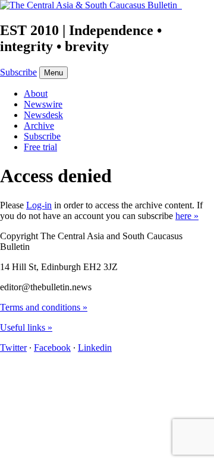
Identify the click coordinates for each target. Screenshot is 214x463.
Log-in (39, 205)
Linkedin (95, 348)
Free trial (40, 147)
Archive (39, 125)
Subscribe (18, 72)
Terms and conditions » (43, 307)
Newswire (43, 104)
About (36, 93)
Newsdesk (43, 115)
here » (187, 216)
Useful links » (26, 327)
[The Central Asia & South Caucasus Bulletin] (91, 5)
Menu (53, 72)
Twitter (13, 348)
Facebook (52, 348)
